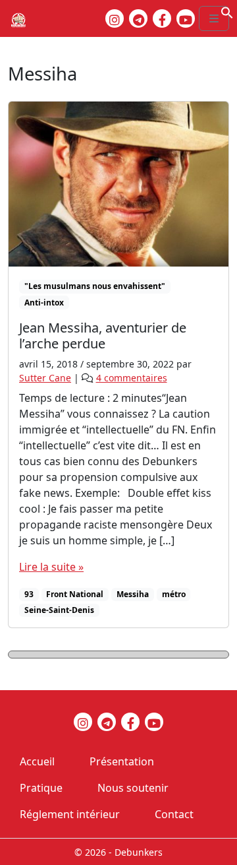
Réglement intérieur (70, 814)
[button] (227, 11)
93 (29, 594)
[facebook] (162, 18)
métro (174, 594)
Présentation (122, 761)
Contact (174, 814)
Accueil (37, 761)
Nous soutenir (133, 788)
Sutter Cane (45, 377)
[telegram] (138, 18)
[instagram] (114, 18)
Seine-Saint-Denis (59, 610)
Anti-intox (44, 302)
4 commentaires (131, 377)
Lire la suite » (51, 567)
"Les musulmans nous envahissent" (94, 286)
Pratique (41, 788)
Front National (74, 594)
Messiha (133, 594)
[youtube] (185, 18)
